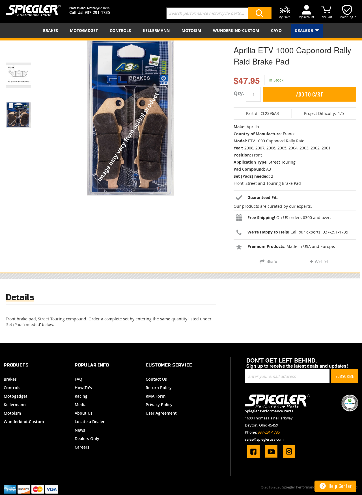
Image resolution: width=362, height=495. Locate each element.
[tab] (20, 298)
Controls (12, 387)
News (80, 430)
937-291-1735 (97, 12)
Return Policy (159, 387)
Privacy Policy (159, 404)
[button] (25, 68)
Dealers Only (87, 438)
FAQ (78, 379)
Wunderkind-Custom (24, 421)
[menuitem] (52, 30)
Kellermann (15, 404)
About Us (83, 413)
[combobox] (219, 13)
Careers (82, 447)
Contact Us (156, 379)
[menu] (181, 30)
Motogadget (15, 396)
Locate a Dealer (90, 421)
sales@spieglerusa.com (264, 439)
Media (81, 404)
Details (20, 297)
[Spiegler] (33, 10)
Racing (81, 396)
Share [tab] (271, 261)
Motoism (12, 413)
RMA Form (155, 396)
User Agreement (161, 413)
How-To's (83, 387)
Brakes (10, 379)
